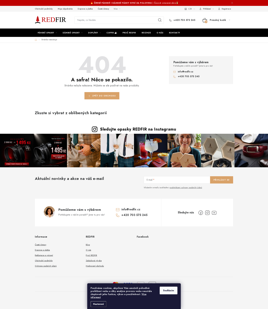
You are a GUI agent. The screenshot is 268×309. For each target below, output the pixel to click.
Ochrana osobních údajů (46, 266)
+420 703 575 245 (184, 20)
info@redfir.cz (185, 71)
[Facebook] (200, 212)
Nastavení (98, 304)
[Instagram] (207, 212)
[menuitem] (47, 33)
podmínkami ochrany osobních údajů (186, 187)
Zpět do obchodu (104, 95)
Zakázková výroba (94, 260)
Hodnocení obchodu (95, 266)
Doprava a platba (85, 8)
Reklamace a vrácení (44, 255)
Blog (88, 244)
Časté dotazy (103, 8)
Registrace (226, 8)
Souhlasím (168, 290)
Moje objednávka (65, 8)
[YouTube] (214, 212)
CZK (190, 8)
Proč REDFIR (91, 255)
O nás (88, 250)
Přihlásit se (222, 179)
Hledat (160, 20)
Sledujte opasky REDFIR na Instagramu (138, 129)
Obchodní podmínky (44, 8)
